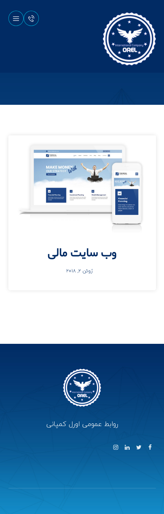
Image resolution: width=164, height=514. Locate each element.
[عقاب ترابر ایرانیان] (129, 39)
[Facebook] (150, 447)
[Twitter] (139, 447)
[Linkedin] (127, 447)
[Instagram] (116, 447)
